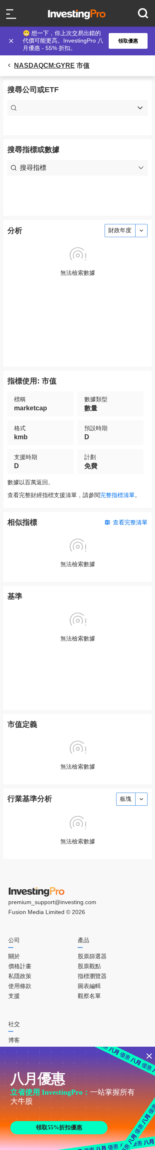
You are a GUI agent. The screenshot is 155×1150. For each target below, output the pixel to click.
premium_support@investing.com (52, 902)
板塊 (125, 798)
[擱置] (12, 41)
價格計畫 (19, 966)
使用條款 (19, 986)
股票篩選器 (92, 956)
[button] (82, 41)
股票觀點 (89, 966)
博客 (14, 1040)
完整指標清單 (117, 495)
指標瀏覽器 (92, 976)
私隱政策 (19, 976)
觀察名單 (89, 996)
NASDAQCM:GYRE (44, 65)
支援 (14, 996)
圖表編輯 (89, 986)
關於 (14, 956)
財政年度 (119, 230)
